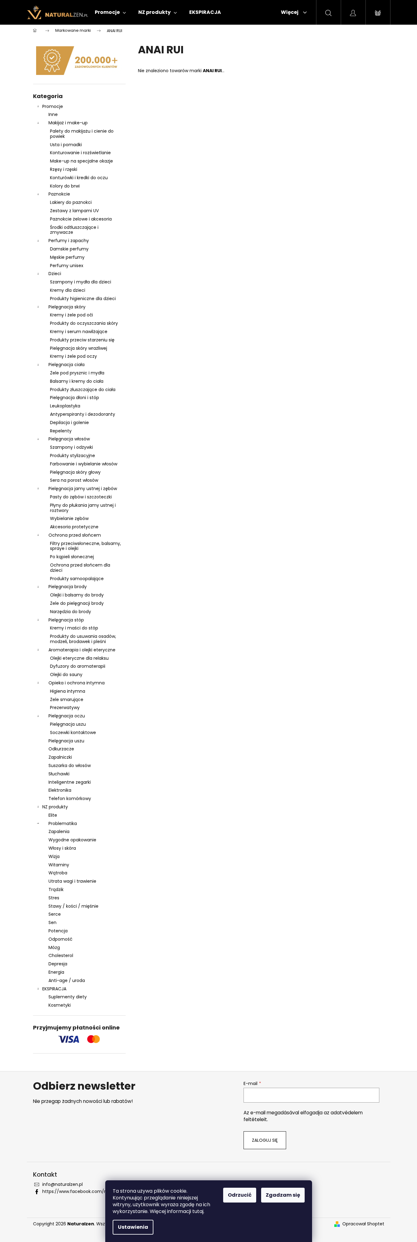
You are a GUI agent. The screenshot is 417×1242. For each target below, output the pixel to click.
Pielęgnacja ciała (66, 364)
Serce (54, 914)
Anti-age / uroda (66, 980)
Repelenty (61, 431)
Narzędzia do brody (70, 612)
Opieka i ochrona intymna (76, 683)
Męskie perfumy (67, 257)
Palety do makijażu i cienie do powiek (82, 133)
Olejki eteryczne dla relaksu (79, 658)
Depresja (57, 964)
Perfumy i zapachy (68, 240)
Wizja (54, 856)
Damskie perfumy (69, 249)
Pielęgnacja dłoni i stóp (74, 397)
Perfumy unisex (66, 265)
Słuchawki (58, 774)
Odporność (60, 939)
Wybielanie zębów (69, 518)
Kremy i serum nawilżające (78, 331)
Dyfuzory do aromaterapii (77, 666)
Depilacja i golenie (69, 422)
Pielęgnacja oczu (66, 716)
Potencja (58, 931)
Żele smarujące (66, 699)
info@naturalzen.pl (62, 1184)
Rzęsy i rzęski (63, 169)
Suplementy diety (67, 997)
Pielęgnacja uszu (68, 724)
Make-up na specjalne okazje (81, 161)
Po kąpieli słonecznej (72, 557)
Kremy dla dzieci (67, 290)
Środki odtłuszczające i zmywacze (74, 230)
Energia (56, 972)
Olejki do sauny (66, 674)
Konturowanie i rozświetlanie (80, 153)
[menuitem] (110, 12)
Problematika (62, 823)
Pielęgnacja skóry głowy (75, 472)
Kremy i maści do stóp (74, 628)
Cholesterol (60, 955)
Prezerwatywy (65, 707)
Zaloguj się (265, 1140)
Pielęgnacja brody (67, 587)
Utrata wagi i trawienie (72, 881)
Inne (53, 114)
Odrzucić (240, 1195)
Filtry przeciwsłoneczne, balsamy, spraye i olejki (85, 546)
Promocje (52, 106)
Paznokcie (59, 194)
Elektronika (59, 790)
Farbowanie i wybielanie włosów (83, 464)
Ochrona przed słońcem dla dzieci (80, 567)
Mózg (54, 947)
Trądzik (56, 889)
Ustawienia (133, 1227)
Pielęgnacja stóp (66, 620)
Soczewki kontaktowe (73, 732)
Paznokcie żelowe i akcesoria (81, 219)
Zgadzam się (283, 1195)
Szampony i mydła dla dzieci (80, 282)
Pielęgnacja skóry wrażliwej (78, 348)
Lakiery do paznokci (71, 202)
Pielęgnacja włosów (69, 439)
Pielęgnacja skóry (66, 307)
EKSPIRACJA (54, 989)
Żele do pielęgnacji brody (77, 603)
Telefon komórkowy (69, 798)
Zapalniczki (60, 757)
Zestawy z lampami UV (74, 211)
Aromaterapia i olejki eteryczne (81, 650)
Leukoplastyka (65, 406)
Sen (52, 922)
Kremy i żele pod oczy (73, 356)
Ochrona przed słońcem (74, 535)
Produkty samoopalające (77, 579)
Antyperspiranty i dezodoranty (82, 414)
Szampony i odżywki (71, 447)
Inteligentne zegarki (69, 782)
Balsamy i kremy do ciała (76, 381)
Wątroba (57, 873)
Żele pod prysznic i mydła (77, 373)
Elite (52, 815)
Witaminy (58, 865)
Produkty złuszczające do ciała (82, 389)
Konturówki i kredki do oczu (79, 178)
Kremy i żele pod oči (71, 315)
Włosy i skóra (62, 848)
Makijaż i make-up (68, 123)
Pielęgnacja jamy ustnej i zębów (82, 488)
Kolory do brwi (65, 186)
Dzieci (54, 273)
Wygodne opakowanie (72, 840)
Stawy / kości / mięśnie (73, 906)
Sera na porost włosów (74, 480)
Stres (53, 898)
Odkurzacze (61, 749)
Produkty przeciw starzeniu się (82, 340)
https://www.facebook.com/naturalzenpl (86, 1191)
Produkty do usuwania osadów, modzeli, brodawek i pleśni (83, 639)
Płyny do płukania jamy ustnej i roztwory (83, 508)
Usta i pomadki (66, 145)
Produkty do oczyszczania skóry (84, 323)
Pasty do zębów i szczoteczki (81, 497)
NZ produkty (55, 807)
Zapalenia (58, 831)
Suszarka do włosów (69, 765)
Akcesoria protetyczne (74, 527)
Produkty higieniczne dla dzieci (83, 298)
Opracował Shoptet (363, 1224)
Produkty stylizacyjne (72, 455)
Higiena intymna (67, 691)
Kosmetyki (59, 1005)
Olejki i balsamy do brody (77, 595)
